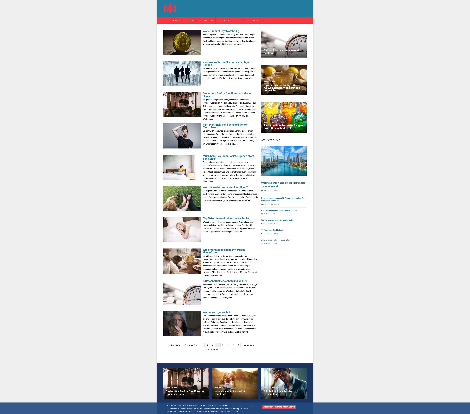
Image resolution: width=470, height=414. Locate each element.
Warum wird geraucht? (216, 312)
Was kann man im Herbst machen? (230, 393)
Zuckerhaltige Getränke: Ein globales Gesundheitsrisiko (283, 127)
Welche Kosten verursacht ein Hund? (225, 187)
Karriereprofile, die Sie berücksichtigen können (226, 63)
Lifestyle (241, 20)
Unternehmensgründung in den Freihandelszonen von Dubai (283, 185)
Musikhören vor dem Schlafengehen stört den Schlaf (228, 157)
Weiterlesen (208, 119)
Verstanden (268, 407)
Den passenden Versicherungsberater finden (279, 210)
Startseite (177, 20)
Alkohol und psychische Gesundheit (275, 240)
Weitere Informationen (285, 407)
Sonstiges (258, 20)
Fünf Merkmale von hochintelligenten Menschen (225, 126)
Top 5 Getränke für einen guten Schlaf (226, 218)
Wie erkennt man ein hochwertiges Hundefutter (224, 251)
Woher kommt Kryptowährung (221, 31)
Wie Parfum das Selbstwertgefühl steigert (278, 220)
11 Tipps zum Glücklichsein (272, 230)
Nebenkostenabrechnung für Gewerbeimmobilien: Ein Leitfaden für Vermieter (282, 199)
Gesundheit (224, 20)
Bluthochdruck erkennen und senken (225, 281)
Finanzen (193, 20)
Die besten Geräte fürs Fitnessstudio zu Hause (227, 95)
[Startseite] (170, 8)
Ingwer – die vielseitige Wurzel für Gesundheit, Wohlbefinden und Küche (282, 88)
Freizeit (208, 20)
